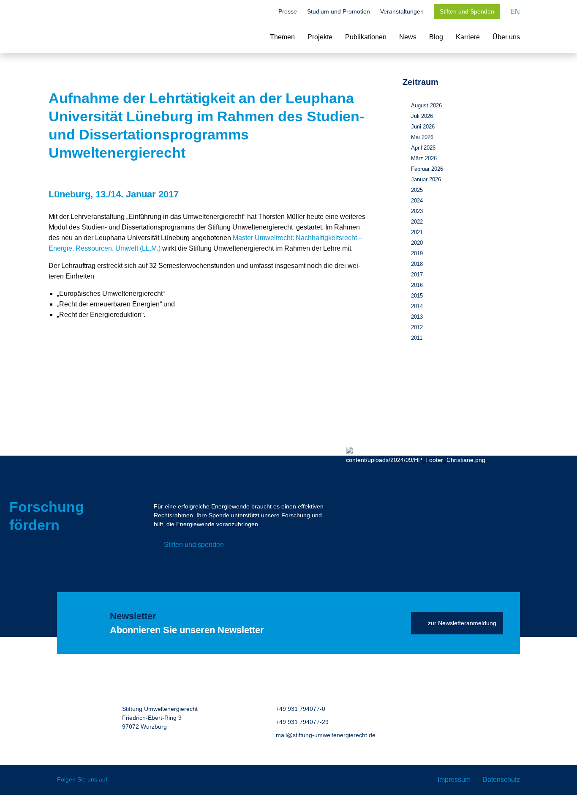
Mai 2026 (422, 137)
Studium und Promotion (338, 11)
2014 (417, 306)
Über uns (506, 37)
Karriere (468, 37)
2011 (416, 338)
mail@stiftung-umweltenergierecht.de (326, 735)
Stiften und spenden (194, 544)
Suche (264, 12)
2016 (417, 285)
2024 (417, 200)
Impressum (454, 779)
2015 (417, 295)
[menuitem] (515, 11)
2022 (417, 222)
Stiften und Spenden (467, 11)
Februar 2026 (427, 169)
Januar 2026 (426, 179)
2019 (417, 253)
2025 (417, 190)
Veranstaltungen (402, 11)
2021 (417, 232)
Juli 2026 (422, 116)
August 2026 (426, 105)
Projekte (320, 37)
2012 (417, 327)
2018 (417, 264)
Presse (287, 11)
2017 (417, 274)
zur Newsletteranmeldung (462, 623)
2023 (417, 211)
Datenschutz (501, 779)
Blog (436, 37)
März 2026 (424, 158)
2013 (417, 317)
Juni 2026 (423, 126)
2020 (417, 243)
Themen (282, 37)
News (407, 37)
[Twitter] (119, 780)
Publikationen (365, 37)
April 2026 (423, 148)
